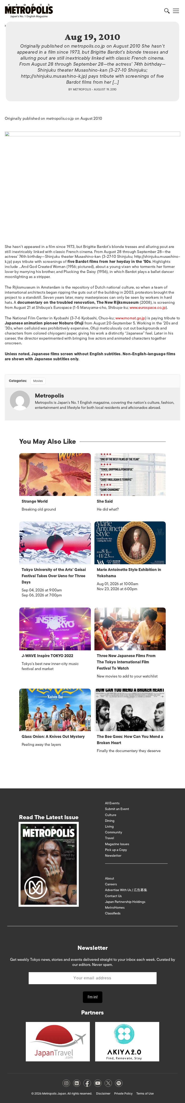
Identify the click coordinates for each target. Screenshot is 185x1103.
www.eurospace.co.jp (148, 307)
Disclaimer (103, 1093)
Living (109, 826)
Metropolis (82, 89)
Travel (109, 838)
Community (113, 832)
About (109, 878)
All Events (112, 803)
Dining (109, 821)
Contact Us (113, 896)
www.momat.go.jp (130, 318)
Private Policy (123, 1093)
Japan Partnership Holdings (125, 902)
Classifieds (112, 913)
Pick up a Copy (116, 850)
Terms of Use (145, 1093)
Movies (38, 380)
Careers (111, 884)
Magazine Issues (117, 844)
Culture (110, 815)
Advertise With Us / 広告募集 (126, 890)
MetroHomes (115, 907)
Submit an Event (117, 809)
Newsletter (113, 855)
